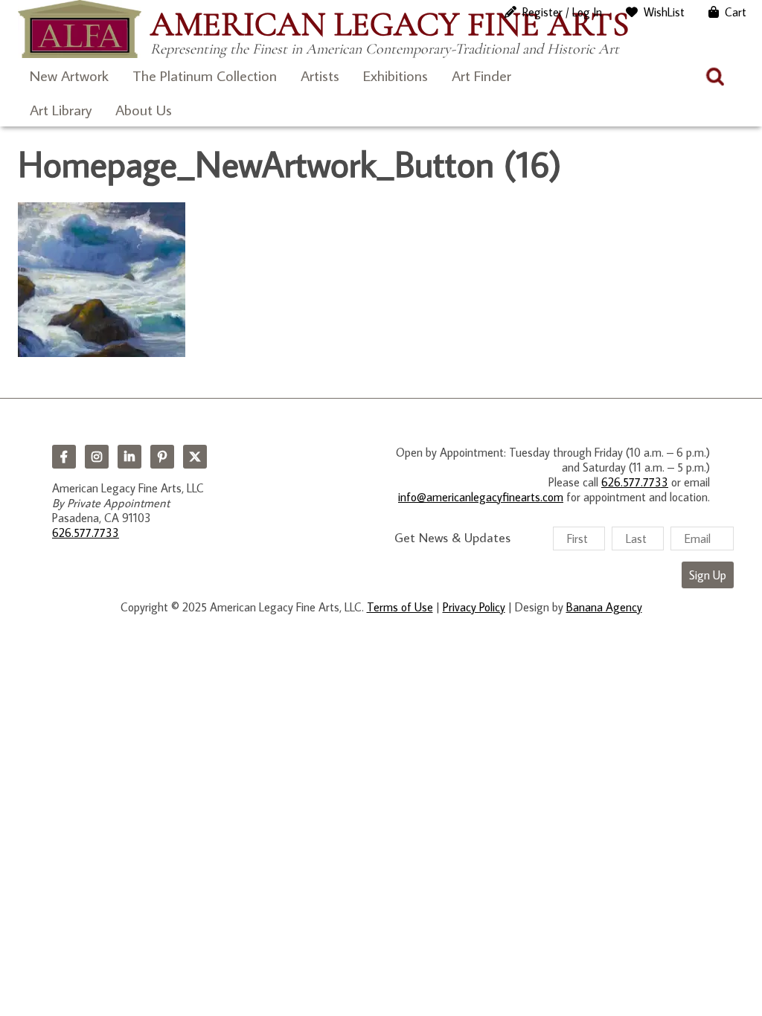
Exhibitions (395, 75)
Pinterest (162, 457)
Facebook (64, 457)
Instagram (97, 457)
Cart (735, 12)
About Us (143, 109)
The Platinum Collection (204, 75)
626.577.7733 (85, 532)
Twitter (195, 457)
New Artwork (69, 75)
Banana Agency (604, 606)
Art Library (61, 109)
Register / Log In (562, 12)
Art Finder (481, 75)
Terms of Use (400, 606)
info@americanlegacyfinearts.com (480, 496)
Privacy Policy (474, 606)
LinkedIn (129, 457)
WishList (664, 12)
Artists (320, 75)
